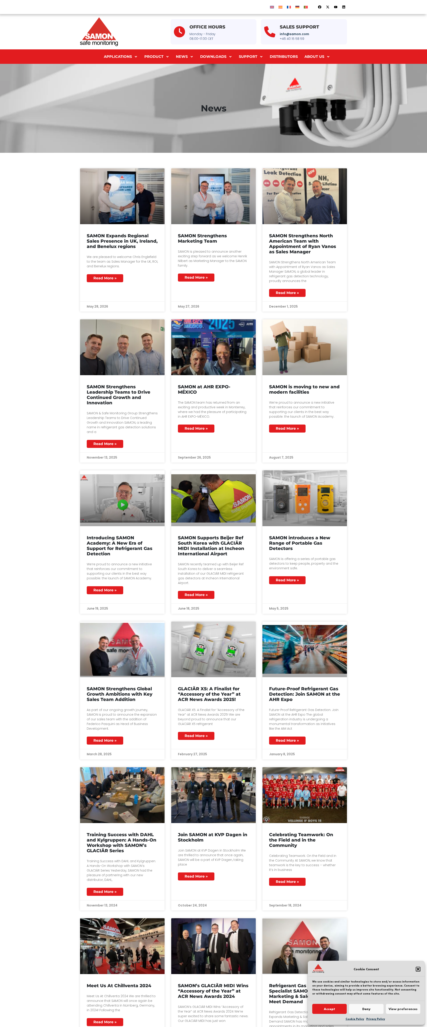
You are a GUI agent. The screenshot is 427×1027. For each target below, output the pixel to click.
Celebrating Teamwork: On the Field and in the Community (301, 840)
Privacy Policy (375, 1019)
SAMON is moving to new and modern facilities (304, 389)
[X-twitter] (327, 7)
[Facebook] (319, 7)
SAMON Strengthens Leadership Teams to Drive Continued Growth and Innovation (118, 394)
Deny (366, 1009)
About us (314, 56)
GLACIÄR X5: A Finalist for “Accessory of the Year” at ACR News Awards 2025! (209, 694)
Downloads (213, 56)
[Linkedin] (343, 7)
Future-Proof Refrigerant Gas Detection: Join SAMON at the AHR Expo (304, 694)
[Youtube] (335, 7)
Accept (329, 1009)
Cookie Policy (355, 1019)
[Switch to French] (289, 7)
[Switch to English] (272, 7)
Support (248, 56)
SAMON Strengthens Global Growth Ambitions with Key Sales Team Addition (119, 694)
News (182, 56)
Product (153, 56)
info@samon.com (294, 34)
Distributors (284, 56)
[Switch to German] (297, 7)
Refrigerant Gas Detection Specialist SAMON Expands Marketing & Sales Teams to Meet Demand (302, 993)
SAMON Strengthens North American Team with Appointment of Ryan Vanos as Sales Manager (302, 243)
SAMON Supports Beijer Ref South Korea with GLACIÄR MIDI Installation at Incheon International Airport (211, 545)
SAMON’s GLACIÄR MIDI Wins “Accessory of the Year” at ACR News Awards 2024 (213, 991)
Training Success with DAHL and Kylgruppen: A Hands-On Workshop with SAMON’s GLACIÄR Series (121, 842)
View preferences (403, 1009)
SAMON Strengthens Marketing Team (202, 238)
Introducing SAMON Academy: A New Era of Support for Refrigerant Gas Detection (119, 545)
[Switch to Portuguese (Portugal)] (306, 7)
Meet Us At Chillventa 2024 (119, 985)
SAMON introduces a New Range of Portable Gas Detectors (299, 543)
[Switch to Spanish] (280, 7)
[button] (418, 969)
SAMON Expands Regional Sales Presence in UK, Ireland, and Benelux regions (122, 241)
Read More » (105, 278)
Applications (118, 56)
